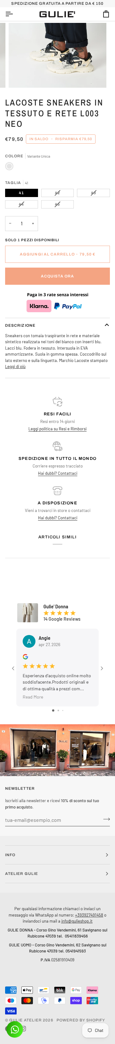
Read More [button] (33, 696)
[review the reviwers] (25, 656)
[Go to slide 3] (62, 710)
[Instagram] (23, 1029)
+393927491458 (89, 914)
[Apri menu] (14, 14)
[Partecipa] (104, 819)
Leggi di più (15, 366)
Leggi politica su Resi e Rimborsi (57, 428)
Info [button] (10, 855)
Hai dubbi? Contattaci (57, 473)
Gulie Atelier (25, 1020)
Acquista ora (57, 276)
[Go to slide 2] (58, 710)
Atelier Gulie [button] (21, 873)
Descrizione (20, 325)
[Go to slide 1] (53, 710)
